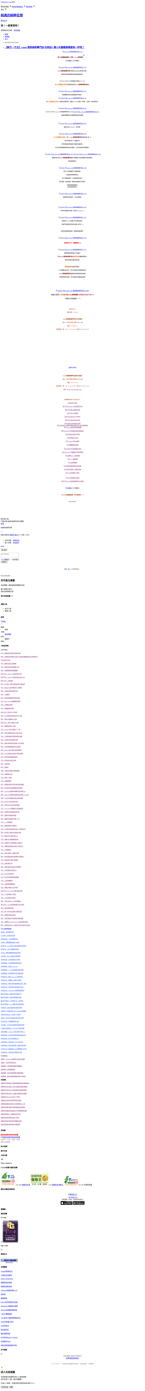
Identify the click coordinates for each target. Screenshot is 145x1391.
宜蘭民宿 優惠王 (58, 1185)
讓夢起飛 (4, 1298)
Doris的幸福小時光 (7, 1322)
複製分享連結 (5, 1142)
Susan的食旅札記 (6, 1271)
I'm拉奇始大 (5, 1326)
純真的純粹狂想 (12, 15)
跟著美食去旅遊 (6, 1282)
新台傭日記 (5, 1329)
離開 (11, 1387)
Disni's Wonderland (7, 1279)
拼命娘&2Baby (6, 1341)
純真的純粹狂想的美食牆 (9, 1135)
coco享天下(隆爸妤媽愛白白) (11, 1318)
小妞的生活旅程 (6, 1275)
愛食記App (74, 1197)
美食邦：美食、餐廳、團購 (10, 1140)
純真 (2, 524)
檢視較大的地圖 (72, 367)
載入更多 (4, 550)
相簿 (6, 34)
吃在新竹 (16, 543)
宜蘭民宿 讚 (26, 1185)
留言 (16, 535)
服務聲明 (91, 1364)
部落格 (7, 36)
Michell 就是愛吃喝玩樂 (9, 1310)
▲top (2, 546)
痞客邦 (11, 535)
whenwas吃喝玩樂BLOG (9, 1290)
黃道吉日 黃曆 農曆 (10, 1260)
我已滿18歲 (5, 1387)
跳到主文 (4, 20)
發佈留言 (4, 562)
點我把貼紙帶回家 (72, 1358)
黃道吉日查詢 (9, 1262)
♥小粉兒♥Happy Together (9, 1337)
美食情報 (17, 30)
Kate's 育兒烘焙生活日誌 (9, 1302)
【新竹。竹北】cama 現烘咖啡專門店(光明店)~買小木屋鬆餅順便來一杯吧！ (45, 47)
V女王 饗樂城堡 (6, 1314)
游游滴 (3, 1294)
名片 (6, 39)
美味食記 (16, 540)
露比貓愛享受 (5, 1333)
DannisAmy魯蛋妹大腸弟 (9, 1306)
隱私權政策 (83, 1364)
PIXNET (58, 1364)
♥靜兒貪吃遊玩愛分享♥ (9, 1345)
